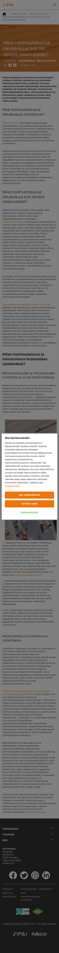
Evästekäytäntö (12, 486)
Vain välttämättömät (29, 495)
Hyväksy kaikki (29, 504)
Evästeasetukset (29, 512)
